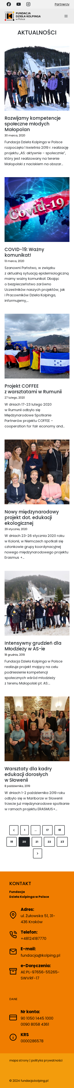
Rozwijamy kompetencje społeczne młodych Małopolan (33, 123)
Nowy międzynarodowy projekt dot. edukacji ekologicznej (32, 517)
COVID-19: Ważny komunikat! (24, 252)
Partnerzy (62, 4)
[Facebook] (9, 4)
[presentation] (37, 78)
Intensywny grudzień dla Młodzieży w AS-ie (33, 646)
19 (11, 842)
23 (62, 842)
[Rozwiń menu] (65, 16)
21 (36, 842)
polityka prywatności (46, 1060)
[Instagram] (28, 4)
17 (47, 830)
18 (59, 830)
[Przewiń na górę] (67, 1079)
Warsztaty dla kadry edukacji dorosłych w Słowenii (28, 774)
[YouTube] (18, 4)
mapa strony (19, 1060)
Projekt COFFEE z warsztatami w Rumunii (33, 389)
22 (49, 842)
